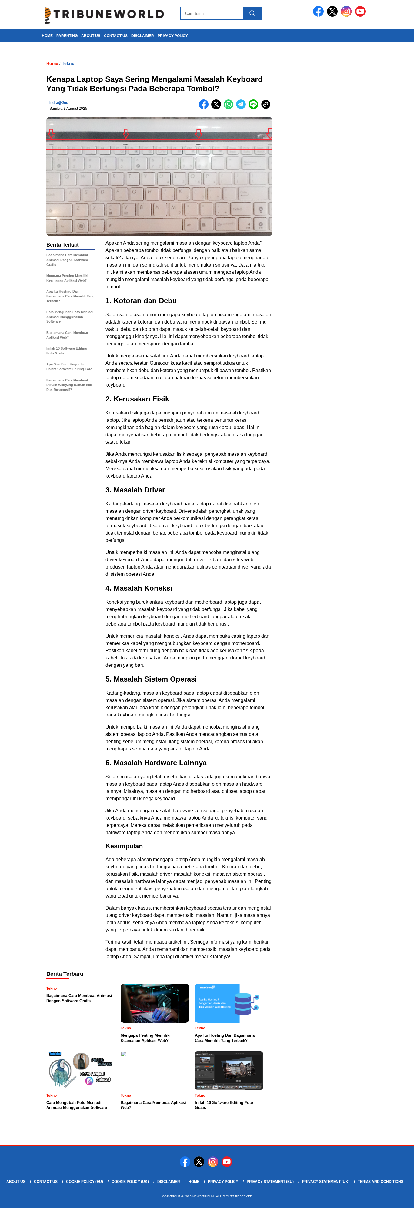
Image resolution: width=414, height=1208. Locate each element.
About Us (90, 36)
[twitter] (333, 15)
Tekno (68, 63)
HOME (47, 36)
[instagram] (347, 15)
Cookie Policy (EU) (84, 1181)
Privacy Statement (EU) (270, 1181)
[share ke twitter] (217, 108)
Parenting (67, 36)
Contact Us (116, 36)
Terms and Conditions (380, 1181)
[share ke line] (255, 108)
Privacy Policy (173, 36)
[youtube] (361, 15)
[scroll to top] (396, 1199)
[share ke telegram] (242, 108)
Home (194, 1181)
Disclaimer (142, 36)
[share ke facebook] (205, 108)
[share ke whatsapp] (230, 108)
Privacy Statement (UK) (325, 1181)
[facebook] (319, 15)
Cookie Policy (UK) (130, 1181)
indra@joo (58, 103)
